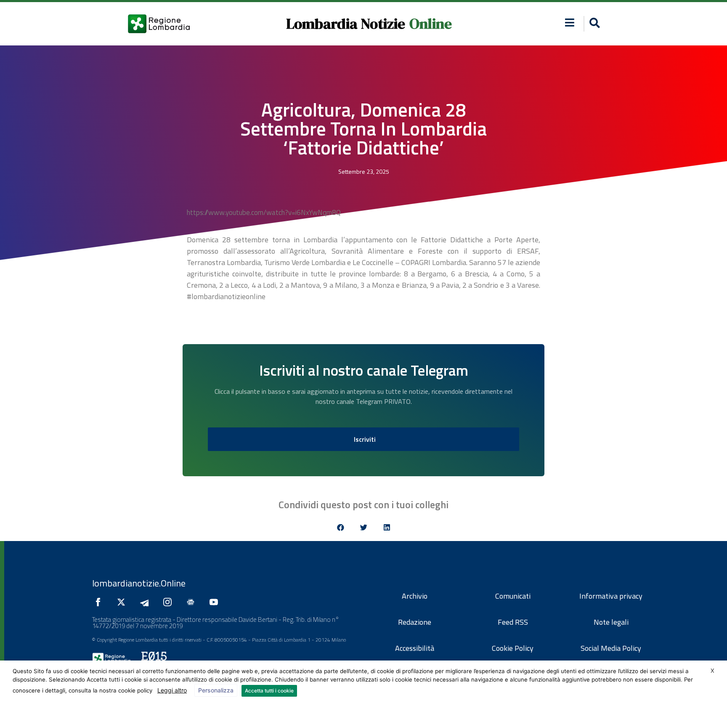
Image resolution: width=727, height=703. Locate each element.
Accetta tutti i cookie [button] (269, 690)
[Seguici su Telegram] (146, 602)
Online (430, 23)
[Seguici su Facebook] (100, 602)
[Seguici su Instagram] (169, 602)
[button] (570, 22)
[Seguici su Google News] (192, 602)
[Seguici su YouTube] (216, 602)
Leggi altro (172, 690)
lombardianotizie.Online (139, 583)
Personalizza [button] (215, 690)
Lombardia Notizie (345, 23)
